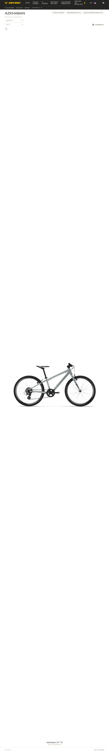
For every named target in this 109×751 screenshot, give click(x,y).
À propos (45, 2)
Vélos (27, 3)
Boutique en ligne (54, 2)
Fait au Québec (35, 2)
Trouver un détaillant (79, 3)
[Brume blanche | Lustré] (6, 29)
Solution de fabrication (66, 2)
